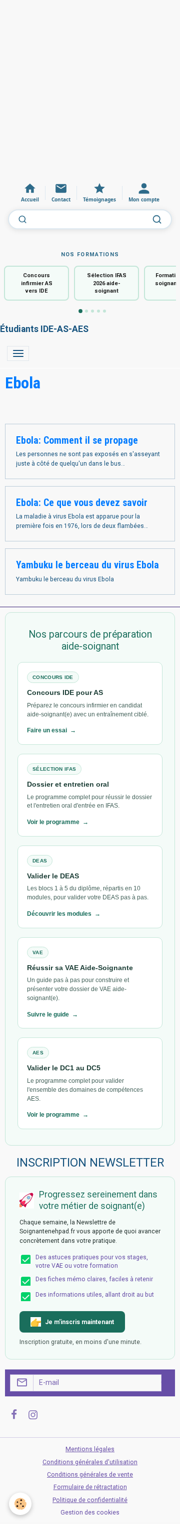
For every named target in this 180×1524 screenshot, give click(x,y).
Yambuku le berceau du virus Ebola (87, 565)
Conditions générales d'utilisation (90, 1462)
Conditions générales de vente (90, 1474)
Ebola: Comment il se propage (77, 440)
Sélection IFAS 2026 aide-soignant (106, 283)
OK (165, 1382)
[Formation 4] (98, 311)
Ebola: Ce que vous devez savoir (82, 502)
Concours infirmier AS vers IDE (36, 283)
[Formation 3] (92, 311)
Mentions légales (90, 1449)
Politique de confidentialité (90, 1500)
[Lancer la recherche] (157, 219)
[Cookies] (20, 1504)
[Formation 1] (80, 312)
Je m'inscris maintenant (79, 1322)
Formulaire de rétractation (90, 1487)
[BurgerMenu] (18, 353)
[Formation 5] (104, 311)
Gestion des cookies (90, 1512)
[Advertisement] (90, 89)
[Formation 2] (86, 311)
